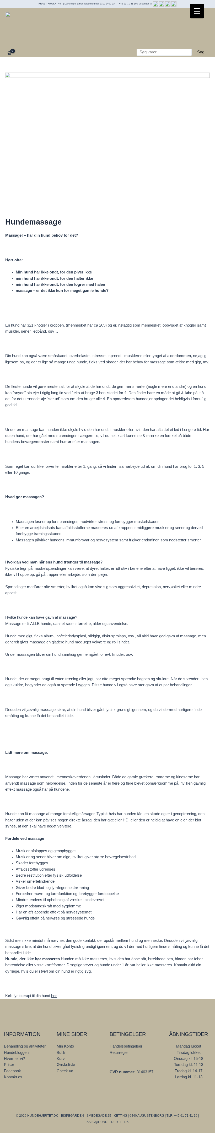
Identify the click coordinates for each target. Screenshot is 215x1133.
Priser (9, 1065)
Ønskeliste (66, 1065)
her (54, 996)
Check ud (65, 1071)
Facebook (12, 1071)
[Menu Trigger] (197, 11)
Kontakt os (13, 1077)
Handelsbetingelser (126, 1046)
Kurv (61, 1058)
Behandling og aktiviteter (25, 1046)
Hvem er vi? (14, 1058)
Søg (200, 52)
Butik (61, 1052)
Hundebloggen (16, 1052)
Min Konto (65, 1046)
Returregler (119, 1052)
